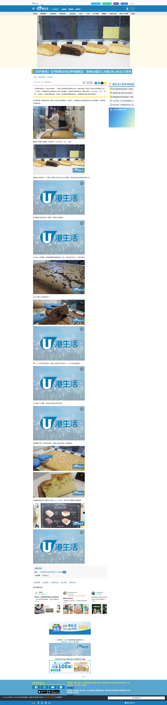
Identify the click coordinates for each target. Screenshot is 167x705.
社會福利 (84, 685)
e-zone (73, 4)
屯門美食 (45, 582)
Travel (47, 4)
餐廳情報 (70, 685)
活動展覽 (70, 682)
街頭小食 (72, 582)
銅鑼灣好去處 (96, 682)
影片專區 (96, 14)
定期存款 (78, 9)
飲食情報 (42, 77)
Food (54, 4)
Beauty (61, 4)
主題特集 (134, 14)
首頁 (34, 77)
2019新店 (64, 582)
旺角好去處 (122, 682)
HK (42, 4)
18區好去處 (112, 14)
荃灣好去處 (114, 682)
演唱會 (35, 14)
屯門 (64, 572)
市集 (75, 682)
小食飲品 (50, 77)
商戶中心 (116, 3)
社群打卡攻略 (108, 3)
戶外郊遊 (77, 685)
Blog (67, 4)
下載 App (125, 3)
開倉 (79, 682)
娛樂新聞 (70, 9)
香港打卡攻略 (124, 14)
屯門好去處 (55, 582)
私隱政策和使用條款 (49, 697)
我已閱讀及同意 (136, 698)
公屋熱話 (63, 9)
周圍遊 (104, 14)
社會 (128, 682)
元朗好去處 (105, 682)
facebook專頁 (57, 500)
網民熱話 (70, 690)
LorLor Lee (39, 82)
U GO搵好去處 (96, 3)
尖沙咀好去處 (86, 682)
